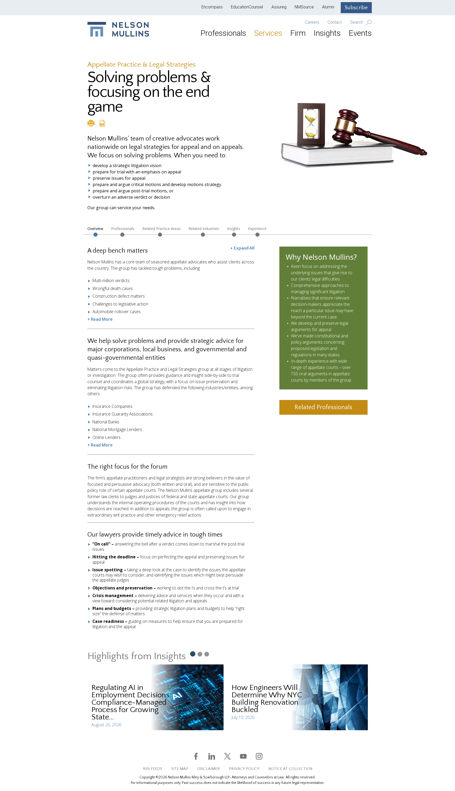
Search (357, 22)
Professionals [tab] (122, 228)
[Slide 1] (192, 653)
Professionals (223, 33)
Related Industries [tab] (204, 228)
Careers (312, 22)
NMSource (304, 7)
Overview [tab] (95, 228)
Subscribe (356, 8)
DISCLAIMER (208, 769)
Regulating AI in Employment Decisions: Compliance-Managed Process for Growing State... (131, 702)
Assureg (278, 7)
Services (268, 33)
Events (360, 33)
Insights (327, 33)
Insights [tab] (233, 228)
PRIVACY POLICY (244, 769)
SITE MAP (179, 769)
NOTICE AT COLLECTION (290, 769)
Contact (335, 22)
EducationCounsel (247, 7)
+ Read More (100, 319)
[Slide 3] (206, 654)
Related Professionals (323, 407)
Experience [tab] (257, 228)
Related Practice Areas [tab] (161, 228)
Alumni (328, 7)
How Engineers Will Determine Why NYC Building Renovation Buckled (266, 698)
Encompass (212, 7)
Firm (298, 33)
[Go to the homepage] (118, 29)
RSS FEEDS (152, 769)
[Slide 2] (199, 654)
